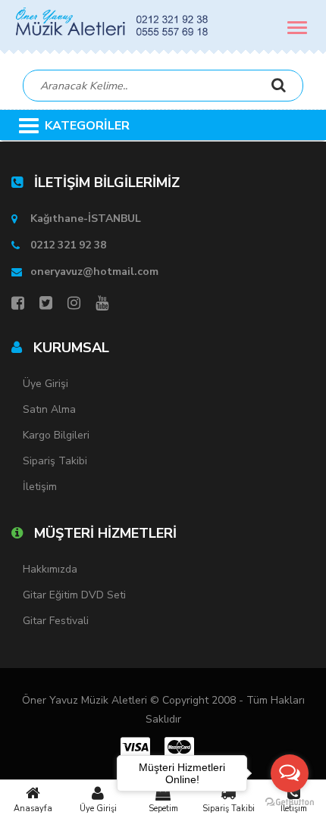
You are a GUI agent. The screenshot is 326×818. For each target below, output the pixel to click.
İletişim (40, 486)
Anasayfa (33, 808)
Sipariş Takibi (55, 461)
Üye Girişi (98, 808)
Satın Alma (49, 409)
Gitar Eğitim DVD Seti (74, 595)
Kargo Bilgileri (56, 435)
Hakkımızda (50, 569)
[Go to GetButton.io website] (289, 802)
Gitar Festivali (56, 621)
